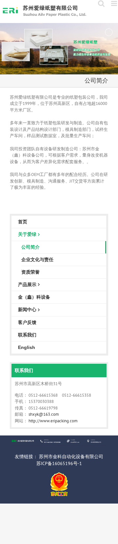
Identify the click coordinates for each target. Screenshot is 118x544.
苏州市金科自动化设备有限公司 (71, 456)
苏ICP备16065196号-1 (59, 463)
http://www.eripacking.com (53, 421)
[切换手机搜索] (101, 3)
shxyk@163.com (44, 414)
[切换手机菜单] (114, 3)
